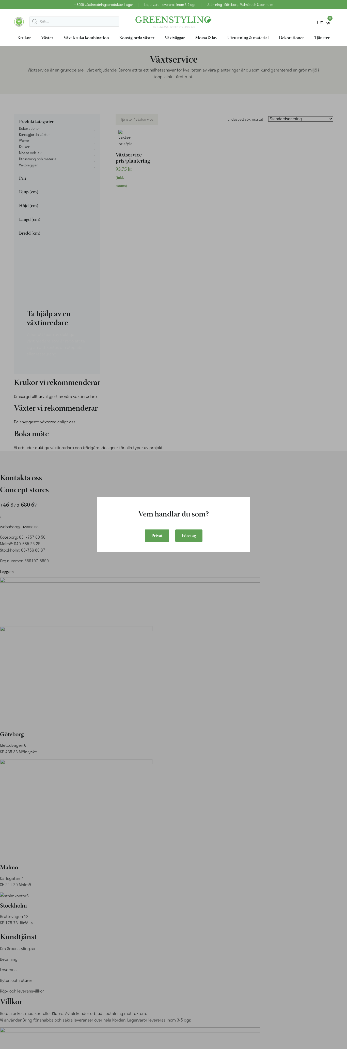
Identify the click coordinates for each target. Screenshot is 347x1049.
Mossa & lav (206, 38)
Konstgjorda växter (136, 38)
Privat (157, 536)
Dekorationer (291, 38)
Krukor (24, 38)
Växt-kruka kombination (86, 38)
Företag (189, 536)
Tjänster (322, 38)
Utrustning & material (248, 38)
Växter (47, 38)
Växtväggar (175, 38)
